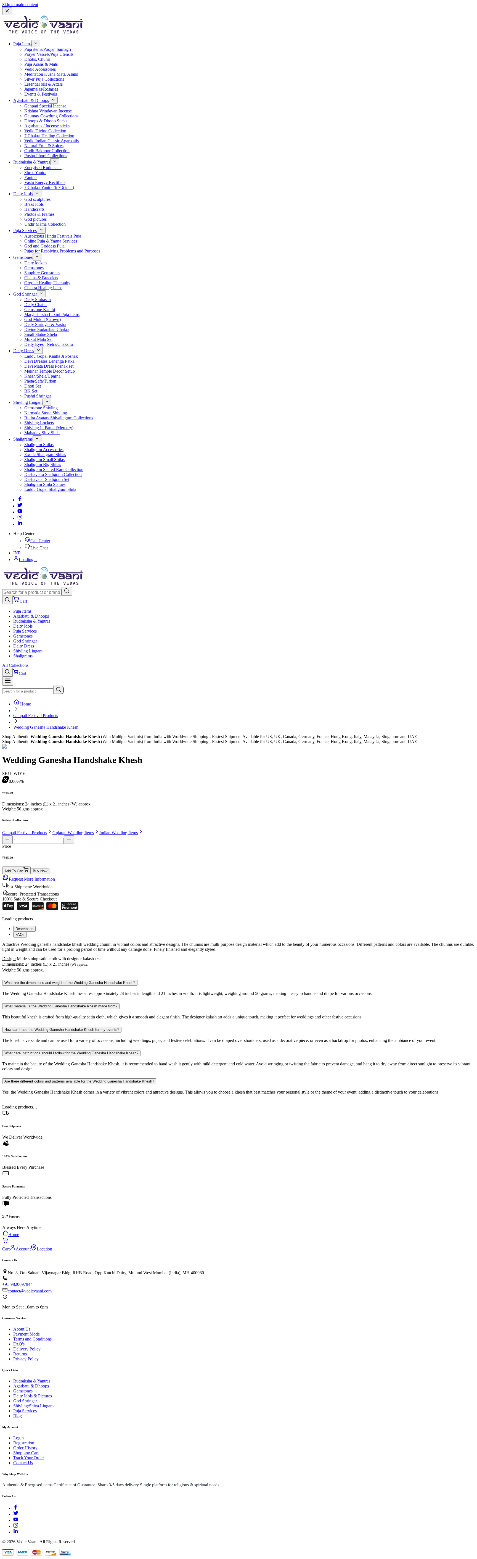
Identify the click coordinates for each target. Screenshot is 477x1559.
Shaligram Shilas (39, 444)
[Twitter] (19, 506)
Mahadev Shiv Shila (42, 432)
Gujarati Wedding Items (73, 832)
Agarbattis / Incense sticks (47, 125)
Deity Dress (23, 350)
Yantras (30, 177)
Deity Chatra (35, 304)
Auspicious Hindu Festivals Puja (52, 236)
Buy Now (40, 871)
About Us (21, 1329)
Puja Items (22, 43)
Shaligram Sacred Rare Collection (53, 469)
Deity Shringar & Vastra (45, 324)
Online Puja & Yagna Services (50, 241)
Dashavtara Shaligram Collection (53, 474)
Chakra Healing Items (43, 287)
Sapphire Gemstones (42, 272)
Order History (25, 1447)
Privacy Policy (26, 1359)
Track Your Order (28, 1457)
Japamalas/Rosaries (41, 89)
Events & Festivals (40, 94)
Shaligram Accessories (43, 449)
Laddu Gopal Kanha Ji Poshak (51, 356)
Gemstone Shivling (41, 407)
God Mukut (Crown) (42, 319)
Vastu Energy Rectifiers (44, 182)
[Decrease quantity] (7, 839)
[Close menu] (7, 11)
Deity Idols (23, 193)
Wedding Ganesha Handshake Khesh (45, 727)
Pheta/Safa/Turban (40, 381)
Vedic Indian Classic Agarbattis (51, 140)
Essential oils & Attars (43, 84)
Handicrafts (34, 209)
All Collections (15, 665)
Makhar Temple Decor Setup (49, 371)
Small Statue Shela (40, 334)
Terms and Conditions (32, 1339)
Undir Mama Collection (45, 224)
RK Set (30, 391)
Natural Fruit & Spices (43, 145)
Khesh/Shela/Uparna (42, 376)
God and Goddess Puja (44, 246)
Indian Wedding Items (118, 832)
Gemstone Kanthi (39, 309)
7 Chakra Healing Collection (49, 135)
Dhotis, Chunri (37, 59)
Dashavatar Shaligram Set (46, 479)
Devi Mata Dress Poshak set (48, 366)
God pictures (35, 219)
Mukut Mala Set (38, 339)
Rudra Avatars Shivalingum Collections (58, 417)
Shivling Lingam (28, 402)
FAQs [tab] (20, 935)
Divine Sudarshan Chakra (46, 329)
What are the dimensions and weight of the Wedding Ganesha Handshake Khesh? (69, 983)
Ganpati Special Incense (45, 106)
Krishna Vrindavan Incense (48, 111)
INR (17, 553)
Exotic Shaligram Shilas (45, 454)
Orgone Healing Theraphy (47, 282)
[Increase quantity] (69, 839)
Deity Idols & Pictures (32, 1396)
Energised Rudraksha (43, 167)
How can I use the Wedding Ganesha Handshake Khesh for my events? (61, 1030)
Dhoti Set (32, 386)
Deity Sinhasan (37, 299)
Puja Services (25, 230)
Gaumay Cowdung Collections (51, 116)
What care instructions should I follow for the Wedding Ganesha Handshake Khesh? (71, 1053)
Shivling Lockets (39, 422)
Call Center (40, 540)
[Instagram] (19, 518)
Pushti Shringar (37, 396)
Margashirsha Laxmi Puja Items (52, 314)
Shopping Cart (26, 1452)
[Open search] (7, 600)
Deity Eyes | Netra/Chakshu (48, 344)
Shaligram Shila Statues (44, 484)
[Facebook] (19, 499)
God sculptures (37, 199)
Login (18, 1438)
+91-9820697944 (17, 1284)
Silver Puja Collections (44, 79)
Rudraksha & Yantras (31, 162)
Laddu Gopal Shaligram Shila (50, 489)
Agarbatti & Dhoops (31, 100)
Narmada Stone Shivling (45, 412)
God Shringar (25, 294)
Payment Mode (26, 1334)
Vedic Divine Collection (45, 130)
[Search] (67, 591)
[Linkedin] (19, 524)
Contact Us (23, 1462)
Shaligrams (23, 439)
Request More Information (32, 879)
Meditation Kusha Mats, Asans (51, 74)
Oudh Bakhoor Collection (47, 150)
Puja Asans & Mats (41, 64)
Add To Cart (13, 871)
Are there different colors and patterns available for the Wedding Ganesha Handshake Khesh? (79, 1081)
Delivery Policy (27, 1349)
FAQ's (19, 1344)
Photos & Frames (39, 214)
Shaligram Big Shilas (42, 464)
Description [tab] (24, 929)
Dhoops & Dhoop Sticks (45, 120)
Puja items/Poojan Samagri (47, 49)
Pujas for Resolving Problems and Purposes (62, 251)
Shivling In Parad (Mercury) (48, 427)
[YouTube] (15, 1520)
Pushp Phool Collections (45, 155)
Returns (20, 1354)
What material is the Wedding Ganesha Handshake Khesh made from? (60, 1006)
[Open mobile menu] (7, 681)
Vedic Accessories (40, 69)
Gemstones (23, 257)
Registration (23, 1443)
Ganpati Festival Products (35, 715)
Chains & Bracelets (41, 277)
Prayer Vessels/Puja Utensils (48, 54)
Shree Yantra (35, 172)
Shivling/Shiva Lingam (33, 1405)
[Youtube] (19, 512)
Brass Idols (34, 204)
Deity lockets (35, 262)
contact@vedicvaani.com (30, 1291)
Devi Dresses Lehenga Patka (49, 361)
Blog (17, 1415)
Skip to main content (20, 4)
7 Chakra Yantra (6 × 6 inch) (49, 187)
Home (25, 704)
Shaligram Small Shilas (44, 459)
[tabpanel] (238, 957)
